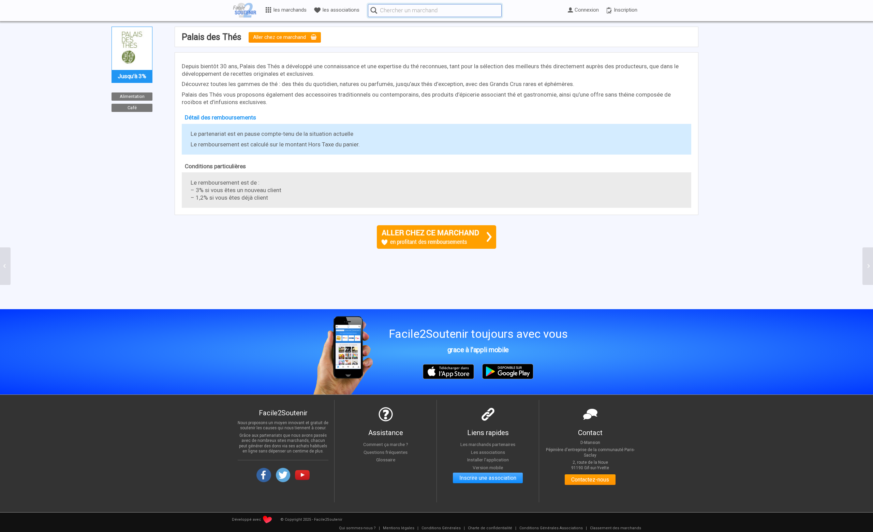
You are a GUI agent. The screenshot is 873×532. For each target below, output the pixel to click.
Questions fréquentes (386, 452)
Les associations (488, 452)
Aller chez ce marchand (280, 37)
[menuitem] (357, 528)
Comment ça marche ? (385, 444)
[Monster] (5, 266)
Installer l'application (488, 459)
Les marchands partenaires (487, 444)
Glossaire (385, 459)
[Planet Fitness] (867, 266)
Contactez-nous (590, 479)
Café (132, 107)
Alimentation (132, 96)
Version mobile (488, 467)
